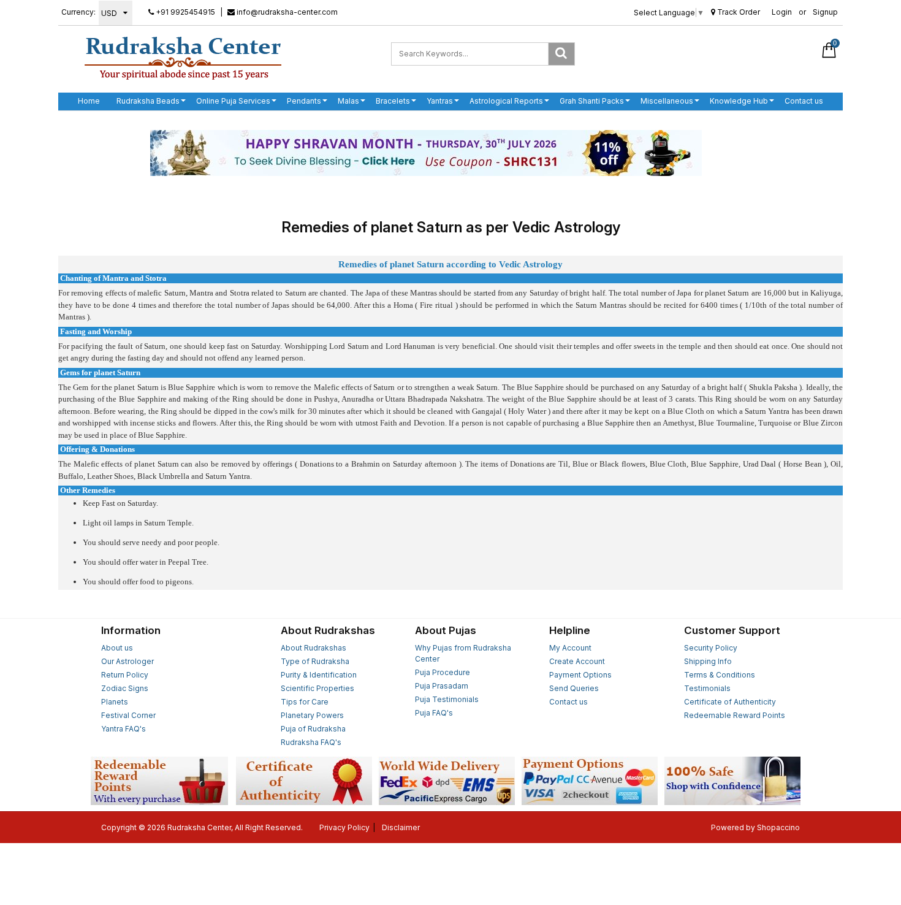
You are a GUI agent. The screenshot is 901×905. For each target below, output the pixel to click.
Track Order (737, 12)
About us (117, 647)
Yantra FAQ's (123, 728)
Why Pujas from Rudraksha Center (463, 653)
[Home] (183, 58)
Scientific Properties (317, 688)
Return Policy (124, 674)
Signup (825, 12)
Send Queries (574, 688)
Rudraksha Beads (148, 100)
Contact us (804, 100)
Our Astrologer (127, 661)
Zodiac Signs (124, 688)
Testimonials (707, 688)
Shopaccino (778, 827)
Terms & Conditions (719, 674)
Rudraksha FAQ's (311, 742)
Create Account (577, 661)
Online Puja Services (233, 100)
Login (782, 12)
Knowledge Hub (739, 100)
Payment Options (580, 674)
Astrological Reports (506, 100)
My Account (570, 647)
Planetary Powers (312, 715)
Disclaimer (401, 827)
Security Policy (710, 647)
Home (89, 100)
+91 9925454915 (184, 12)
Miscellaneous (667, 100)
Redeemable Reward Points (734, 715)
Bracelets (393, 100)
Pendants (304, 100)
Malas (348, 100)
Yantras (440, 100)
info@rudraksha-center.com (286, 12)
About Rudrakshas (313, 647)
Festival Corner (128, 715)
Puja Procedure (442, 672)
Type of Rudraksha (315, 661)
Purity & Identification (319, 674)
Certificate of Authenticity (730, 701)
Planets (114, 701)
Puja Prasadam (441, 685)
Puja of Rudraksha (313, 728)
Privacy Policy (344, 827)
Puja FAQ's (434, 712)
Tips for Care (305, 701)
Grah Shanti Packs (592, 100)
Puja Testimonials (447, 699)
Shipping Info (708, 661)
